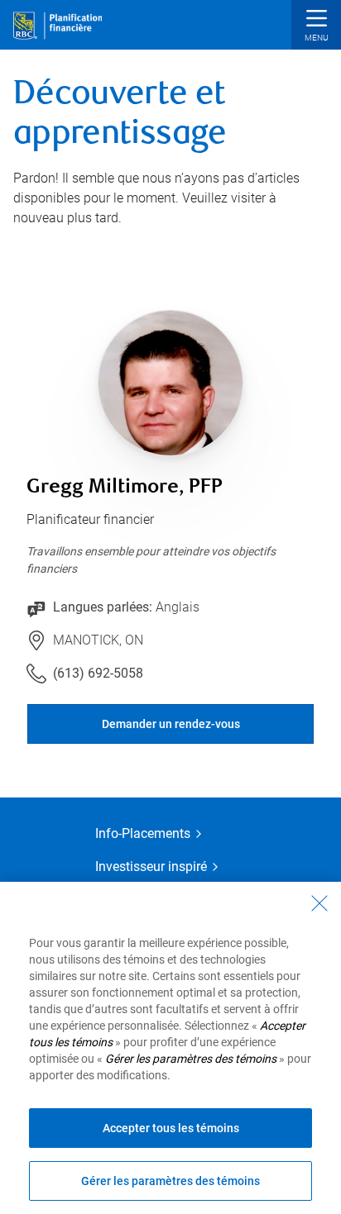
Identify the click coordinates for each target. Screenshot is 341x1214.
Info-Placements (142, 833)
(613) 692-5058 (98, 673)
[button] (316, 27)
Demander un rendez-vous (171, 724)
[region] (170, 1048)
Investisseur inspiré (151, 866)
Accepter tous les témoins (171, 1128)
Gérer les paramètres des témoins (170, 1181)
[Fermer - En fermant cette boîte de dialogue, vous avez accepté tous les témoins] (319, 903)
